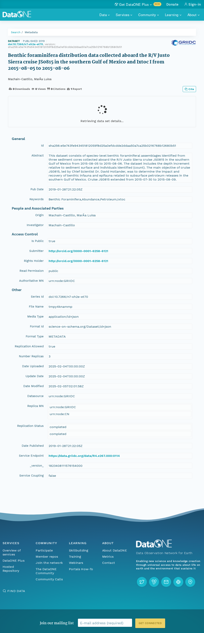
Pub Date (37, 189)
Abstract (37, 155)
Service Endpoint (31, 455)
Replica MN (35, 406)
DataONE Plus (14, 560)
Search (16, 32)
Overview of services (12, 552)
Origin (39, 215)
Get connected (150, 623)
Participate (44, 550)
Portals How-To (81, 569)
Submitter (36, 251)
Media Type (35, 316)
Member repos (47, 556)
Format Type (35, 336)
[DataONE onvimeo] (154, 582)
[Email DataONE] (166, 582)
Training (75, 556)
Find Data (16, 591)
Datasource (35, 396)
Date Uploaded (33, 366)
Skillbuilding (78, 550)
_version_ (37, 465)
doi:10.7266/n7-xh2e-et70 (25, 44)
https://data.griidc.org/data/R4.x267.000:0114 (84, 456)
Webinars (76, 563)
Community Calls (49, 579)
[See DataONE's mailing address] (190, 582)
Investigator (35, 225)
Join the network (49, 563)
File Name (36, 306)
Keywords (36, 199)
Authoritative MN (31, 281)
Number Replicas (31, 356)
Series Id (37, 296)
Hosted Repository (11, 569)
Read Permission (32, 271)
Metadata (31, 32)
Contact (108, 563)
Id (42, 145)
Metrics (108, 556)
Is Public (37, 241)
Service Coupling (31, 475)
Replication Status (30, 426)
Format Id (37, 326)
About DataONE (114, 550)
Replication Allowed (29, 346)
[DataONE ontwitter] (142, 582)
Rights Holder (34, 261)
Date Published (33, 446)
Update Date (35, 376)
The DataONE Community (46, 571)
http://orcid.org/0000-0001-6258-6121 (78, 251)
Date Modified (33, 386)
